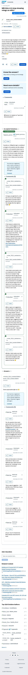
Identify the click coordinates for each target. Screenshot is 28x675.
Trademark (7, 667)
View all (4, 647)
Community (10, 2)
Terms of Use (21, 659)
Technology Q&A (6, 5)
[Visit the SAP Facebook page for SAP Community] (10, 655)
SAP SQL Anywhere (6, 32)
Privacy (7, 659)
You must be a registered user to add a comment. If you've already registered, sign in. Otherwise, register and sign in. (13, 167)
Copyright (7, 663)
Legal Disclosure (21, 663)
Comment (22, 64)
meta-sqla (4, 58)
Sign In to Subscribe (18, 13)
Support (21, 667)
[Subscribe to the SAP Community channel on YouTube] (15, 655)
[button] (14, 26)
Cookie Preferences (7, 671)
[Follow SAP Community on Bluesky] (12, 655)
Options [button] (25, 13)
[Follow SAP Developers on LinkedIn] (17, 655)
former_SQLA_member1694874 (14, 19)
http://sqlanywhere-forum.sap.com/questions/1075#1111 (14, 245)
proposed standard (10, 429)
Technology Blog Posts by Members (12, 571)
